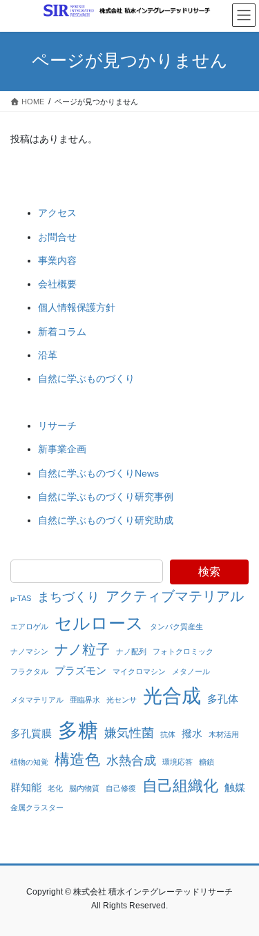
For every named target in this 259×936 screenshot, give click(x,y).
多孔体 (222, 699)
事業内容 (57, 260)
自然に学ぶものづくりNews (98, 473)
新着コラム (62, 331)
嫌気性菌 (129, 733)
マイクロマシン (139, 671)
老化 (55, 788)
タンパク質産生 (176, 626)
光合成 (172, 696)
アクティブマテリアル (175, 596)
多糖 (78, 729)
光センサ (121, 700)
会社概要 (57, 283)
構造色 (77, 759)
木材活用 (224, 734)
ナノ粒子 (82, 649)
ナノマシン (29, 651)
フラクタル (29, 671)
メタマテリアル (37, 700)
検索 (209, 571)
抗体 (167, 734)
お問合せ (57, 236)
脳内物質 (84, 788)
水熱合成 (131, 760)
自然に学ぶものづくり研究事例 (105, 496)
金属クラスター (37, 807)
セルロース (99, 623)
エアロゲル (29, 626)
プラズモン (80, 670)
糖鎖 (206, 762)
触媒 (234, 787)
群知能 (25, 787)
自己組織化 (180, 785)
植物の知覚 (29, 762)
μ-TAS (20, 598)
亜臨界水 (85, 700)
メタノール (191, 671)
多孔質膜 (31, 733)
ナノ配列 (131, 651)
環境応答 (177, 762)
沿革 (47, 355)
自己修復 (121, 788)
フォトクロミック (183, 651)
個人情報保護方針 (76, 307)
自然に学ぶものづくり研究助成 (105, 520)
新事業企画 (62, 449)
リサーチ (57, 425)
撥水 (192, 733)
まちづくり (68, 597)
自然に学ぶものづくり (86, 378)
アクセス (57, 212)
